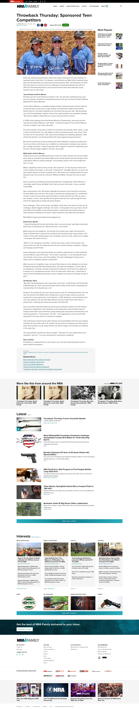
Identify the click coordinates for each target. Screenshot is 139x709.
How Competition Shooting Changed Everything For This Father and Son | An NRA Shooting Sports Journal (55, 580)
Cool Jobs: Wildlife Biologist (33, 364)
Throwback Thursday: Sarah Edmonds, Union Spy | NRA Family (27, 403)
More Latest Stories (76, 521)
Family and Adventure (49, 649)
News (55, 6)
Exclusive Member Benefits (104, 649)
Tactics (76, 563)
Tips (29, 563)
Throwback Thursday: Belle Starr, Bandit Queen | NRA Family (110, 402)
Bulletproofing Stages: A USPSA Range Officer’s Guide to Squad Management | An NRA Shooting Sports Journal (29, 568)
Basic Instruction (73, 6)
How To (26, 563)
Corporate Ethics (36, 706)
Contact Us (19, 647)
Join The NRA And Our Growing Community (55, 699)
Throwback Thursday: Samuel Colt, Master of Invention (42, 369)
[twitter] (42, 24)
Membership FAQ (102, 651)
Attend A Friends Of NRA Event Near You (109, 699)
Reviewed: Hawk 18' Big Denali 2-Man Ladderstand (66, 503)
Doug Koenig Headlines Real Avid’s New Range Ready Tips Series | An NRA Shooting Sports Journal (28, 575)
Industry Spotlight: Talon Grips (33, 362)
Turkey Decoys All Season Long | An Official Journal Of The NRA (82, 560)
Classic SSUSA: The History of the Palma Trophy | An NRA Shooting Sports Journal (55, 574)
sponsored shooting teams (56, 352)
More (28, 414)
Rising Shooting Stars (78, 594)
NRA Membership (102, 647)
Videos (62, 6)
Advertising (19, 649)
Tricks (80, 563)
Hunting (49, 509)
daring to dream (27, 352)
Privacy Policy (19, 706)
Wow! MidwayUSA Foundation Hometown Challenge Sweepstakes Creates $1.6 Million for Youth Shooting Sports (66, 437)
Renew (30, 1)
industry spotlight (38, 352)
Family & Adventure (52, 423)
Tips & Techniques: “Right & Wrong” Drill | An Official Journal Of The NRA (82, 567)
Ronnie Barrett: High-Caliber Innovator (36, 359)
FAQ (51, 706)
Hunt (53, 563)
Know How (20, 563)
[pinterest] (45, 24)
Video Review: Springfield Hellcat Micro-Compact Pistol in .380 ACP (69, 487)
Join (26, 1)
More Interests (35, 537)
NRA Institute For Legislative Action (79, 647)
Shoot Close (102, 563)
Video (48, 494)
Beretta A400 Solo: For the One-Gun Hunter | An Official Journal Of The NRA (109, 567)
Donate (35, 1)
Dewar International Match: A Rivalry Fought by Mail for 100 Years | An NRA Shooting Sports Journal (55, 568)
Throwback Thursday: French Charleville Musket (65, 418)
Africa (57, 563)
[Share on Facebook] (38, 24)
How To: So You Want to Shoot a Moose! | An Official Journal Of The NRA (29, 560)
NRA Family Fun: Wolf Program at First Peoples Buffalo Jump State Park (67, 470)
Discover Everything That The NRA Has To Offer (81, 699)
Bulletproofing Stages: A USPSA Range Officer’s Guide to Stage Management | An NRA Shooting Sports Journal (29, 582)
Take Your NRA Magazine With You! (28, 699)
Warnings (45, 706)
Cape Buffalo (48, 563)
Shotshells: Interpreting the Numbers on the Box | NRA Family (82, 578)
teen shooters (68, 352)
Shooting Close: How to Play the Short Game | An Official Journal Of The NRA (109, 560)
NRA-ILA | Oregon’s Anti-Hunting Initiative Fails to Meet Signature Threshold (110, 572)
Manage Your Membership (104, 654)
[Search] (121, 6)
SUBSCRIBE (24, 629)
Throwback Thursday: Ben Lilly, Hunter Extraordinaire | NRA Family (82, 403)
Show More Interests (78, 613)
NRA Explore (74, 649)
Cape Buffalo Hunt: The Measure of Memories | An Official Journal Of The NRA (55, 560)
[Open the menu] (106, 6)
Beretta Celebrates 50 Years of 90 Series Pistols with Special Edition (66, 453)
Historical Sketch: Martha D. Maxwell (36, 367)
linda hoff (46, 352)
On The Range (94, 6)
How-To (84, 6)
